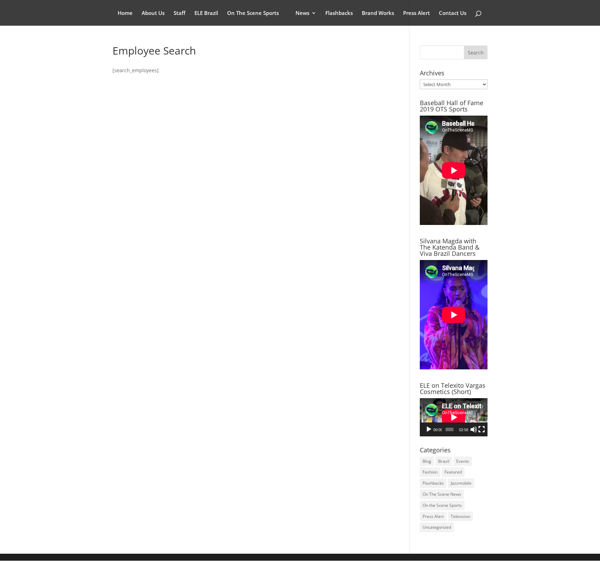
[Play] (428, 429)
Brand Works (378, 13)
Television (460, 516)
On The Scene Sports (253, 13)
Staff (179, 13)
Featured (453, 472)
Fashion (430, 472)
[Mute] (473, 429)
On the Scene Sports (442, 505)
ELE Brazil (206, 13)
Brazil (443, 461)
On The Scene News (442, 494)
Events (462, 461)
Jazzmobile (461, 483)
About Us (153, 13)
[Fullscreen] (481, 429)
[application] (454, 417)
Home (125, 13)
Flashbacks (339, 13)
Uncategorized (437, 527)
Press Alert (416, 13)
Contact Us (452, 13)
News (302, 13)
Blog (427, 461)
